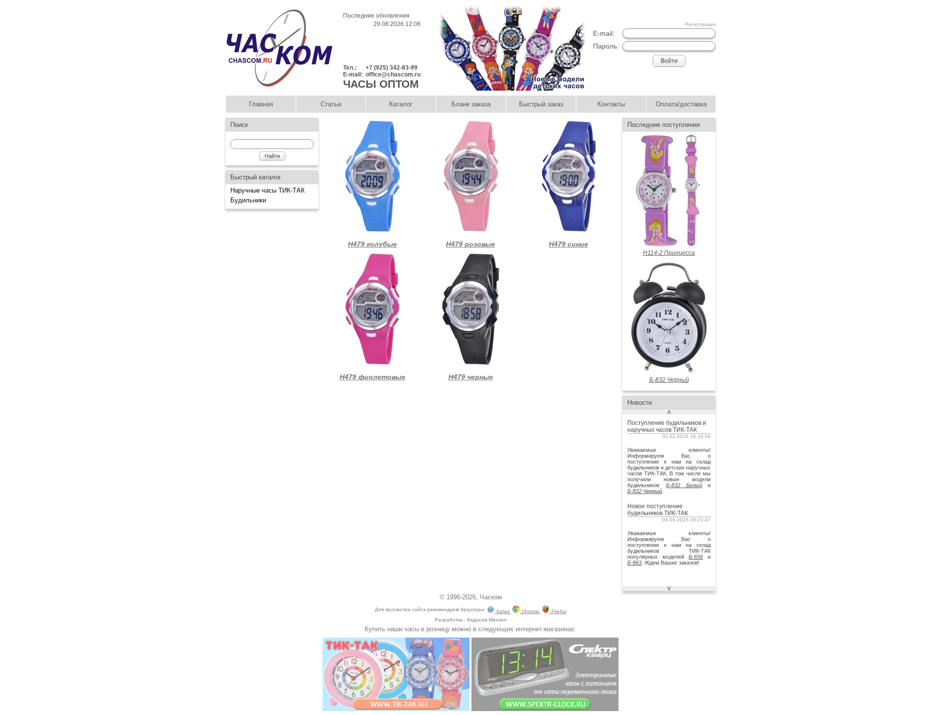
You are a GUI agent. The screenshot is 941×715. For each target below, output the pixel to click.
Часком (491, 597)
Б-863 (634, 563)
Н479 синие (568, 244)
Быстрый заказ (541, 104)
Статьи (331, 104)
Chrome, (530, 611)
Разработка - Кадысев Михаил (471, 619)
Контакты (611, 104)
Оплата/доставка (681, 104)
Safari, (503, 611)
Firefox (558, 611)
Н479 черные (470, 377)
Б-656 (696, 557)
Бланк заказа (471, 104)
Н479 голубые (372, 244)
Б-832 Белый (684, 485)
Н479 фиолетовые (372, 377)
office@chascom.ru (393, 74)
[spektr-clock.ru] (545, 709)
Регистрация (700, 24)
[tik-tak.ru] (396, 709)
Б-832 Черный (644, 491)
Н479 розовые (470, 244)
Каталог (401, 104)
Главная (261, 104)
